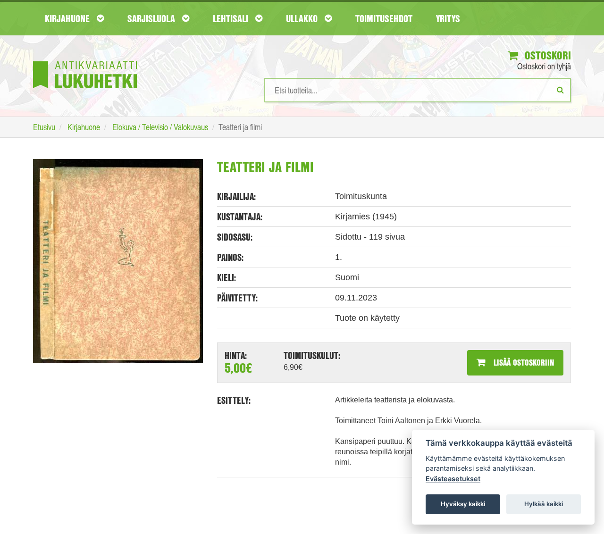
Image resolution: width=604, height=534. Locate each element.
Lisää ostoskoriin (522, 362)
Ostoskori (546, 55)
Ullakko (303, 18)
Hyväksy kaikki (463, 504)
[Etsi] (560, 89)
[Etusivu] (85, 60)
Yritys (448, 18)
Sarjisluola (152, 18)
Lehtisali (232, 18)
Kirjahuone (68, 18)
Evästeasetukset (453, 479)
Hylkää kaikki (543, 504)
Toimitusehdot (383, 18)
